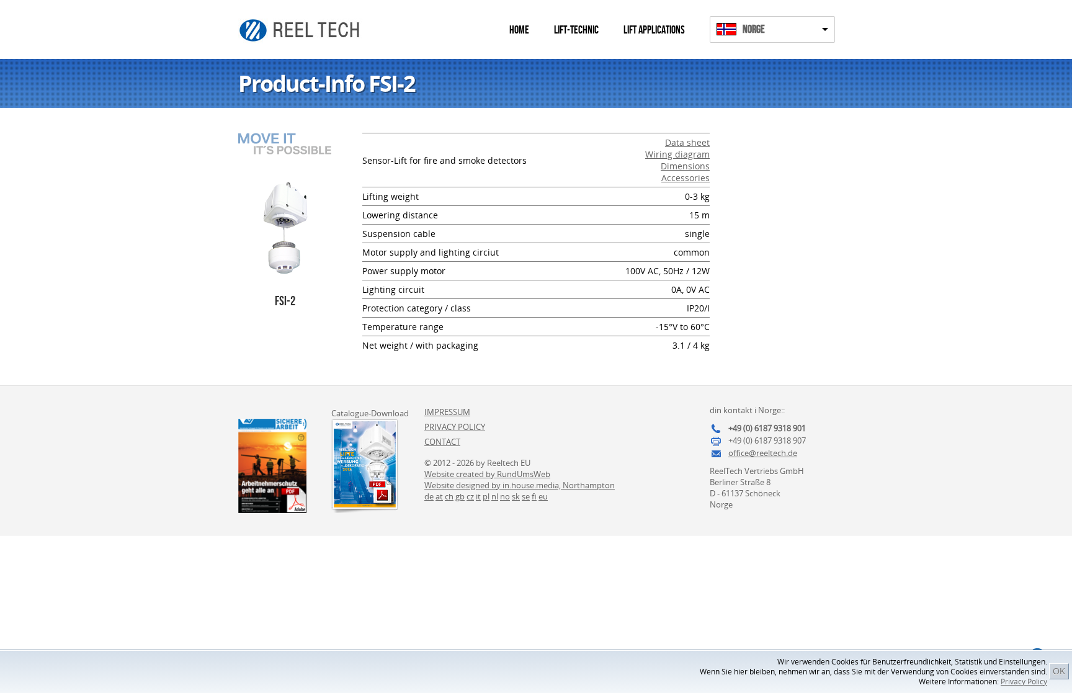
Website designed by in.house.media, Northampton (519, 485)
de (429, 496)
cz (470, 496)
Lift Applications (654, 30)
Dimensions (685, 166)
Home (519, 30)
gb (460, 496)
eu (543, 496)
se (526, 496)
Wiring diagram (677, 154)
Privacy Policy (1024, 681)
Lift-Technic (576, 30)
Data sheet (687, 142)
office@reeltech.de (762, 452)
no (505, 496)
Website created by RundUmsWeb (487, 474)
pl (486, 496)
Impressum (447, 412)
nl (494, 496)
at (439, 496)
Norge (754, 29)
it (478, 496)
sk (516, 496)
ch (449, 496)
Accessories (685, 178)
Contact (442, 441)
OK (1059, 671)
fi (534, 496)
